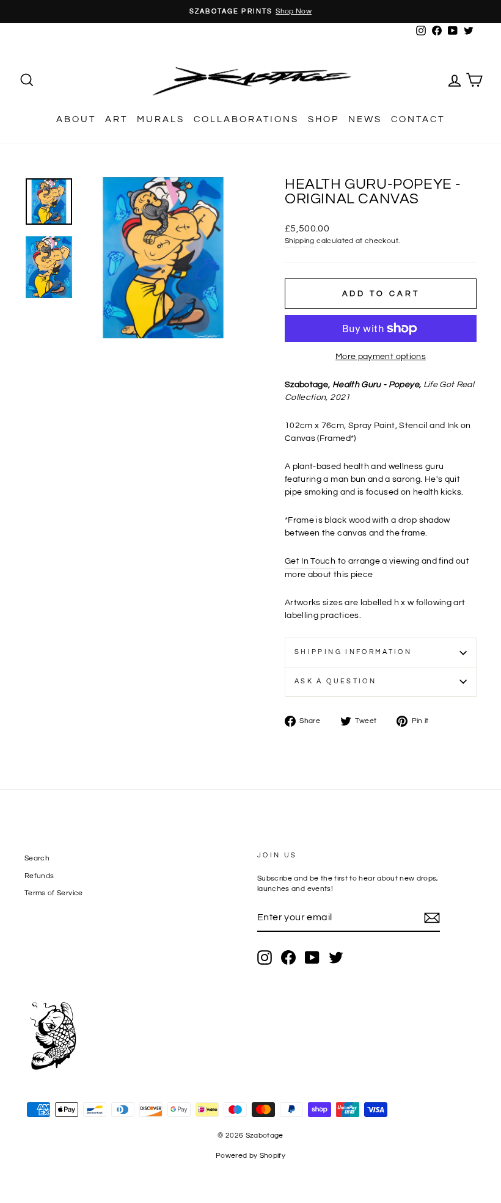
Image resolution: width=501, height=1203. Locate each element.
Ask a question (335, 681)
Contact (418, 119)
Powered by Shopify (250, 1156)
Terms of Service (53, 892)
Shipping (300, 240)
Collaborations (246, 119)
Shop (323, 119)
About (76, 119)
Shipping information (353, 652)
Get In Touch (310, 561)
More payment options (380, 356)
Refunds (39, 875)
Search (36, 858)
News (365, 119)
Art (116, 119)
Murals (161, 119)
